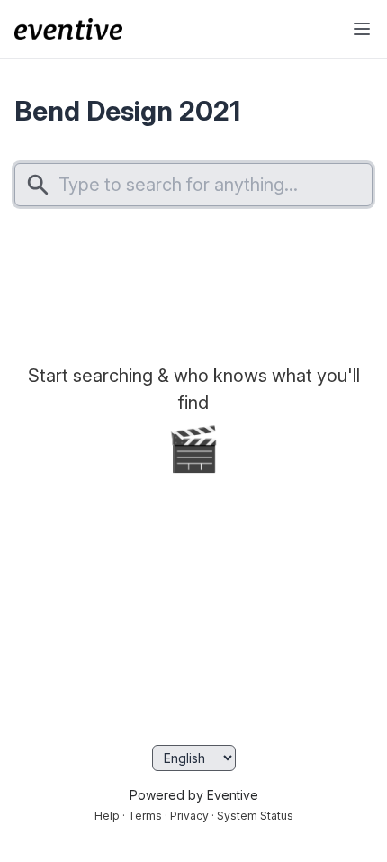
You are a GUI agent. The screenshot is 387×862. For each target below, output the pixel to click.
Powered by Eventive (194, 795)
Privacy (189, 815)
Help (107, 815)
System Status (255, 815)
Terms (145, 815)
